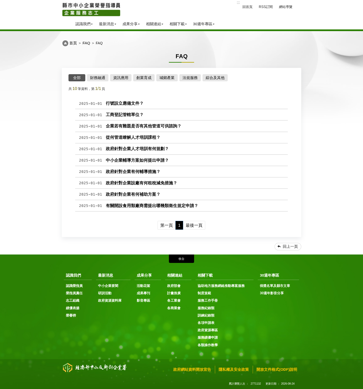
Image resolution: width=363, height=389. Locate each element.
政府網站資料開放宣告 (192, 369)
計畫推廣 (174, 293)
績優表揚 (72, 308)
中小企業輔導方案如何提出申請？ (124, 160)
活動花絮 (143, 285)
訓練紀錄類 (206, 315)
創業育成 (143, 78)
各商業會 (174, 308)
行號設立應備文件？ (111, 103)
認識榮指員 (74, 285)
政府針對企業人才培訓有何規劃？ (124, 148)
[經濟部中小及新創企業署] (91, 9)
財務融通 (97, 78)
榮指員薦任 (74, 293)
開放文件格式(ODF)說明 (276, 369)
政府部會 (174, 285)
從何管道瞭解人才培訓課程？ (119, 137)
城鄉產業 (167, 78)
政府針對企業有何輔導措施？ (119, 171)
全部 (77, 78)
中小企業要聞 (108, 285)
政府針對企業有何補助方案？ (119, 194)
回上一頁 (290, 246)
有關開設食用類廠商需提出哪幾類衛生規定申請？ (138, 205)
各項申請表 (206, 322)
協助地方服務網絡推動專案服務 (221, 285)
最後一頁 (194, 225)
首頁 (73, 43)
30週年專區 (202, 24)
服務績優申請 (208, 337)
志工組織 (72, 300)
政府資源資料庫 (110, 300)
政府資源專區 (208, 330)
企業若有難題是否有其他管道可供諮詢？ (130, 126)
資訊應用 (120, 78)
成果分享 (130, 24)
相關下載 (177, 24)
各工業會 (174, 300)
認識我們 (83, 24)
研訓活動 (105, 293)
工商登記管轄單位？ (111, 114)
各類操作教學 (208, 345)
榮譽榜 (71, 315)
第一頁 (166, 225)
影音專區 (143, 300)
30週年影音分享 (272, 293)
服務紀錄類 (206, 308)
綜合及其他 (215, 78)
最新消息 (106, 24)
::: (238, 2)
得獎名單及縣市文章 (275, 285)
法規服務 (190, 78)
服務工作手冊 (208, 300)
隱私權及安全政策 (234, 369)
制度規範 (204, 293)
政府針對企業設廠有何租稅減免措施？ (128, 183)
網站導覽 (285, 7)
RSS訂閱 (266, 7)
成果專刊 (143, 293)
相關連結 (153, 24)
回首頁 (247, 7)
